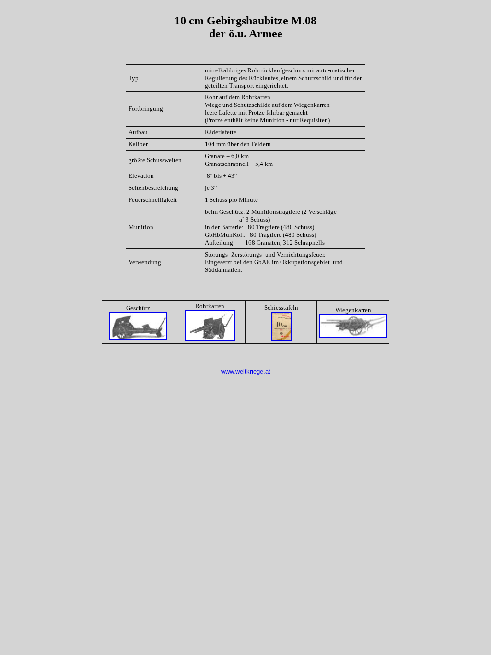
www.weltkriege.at (245, 371)
